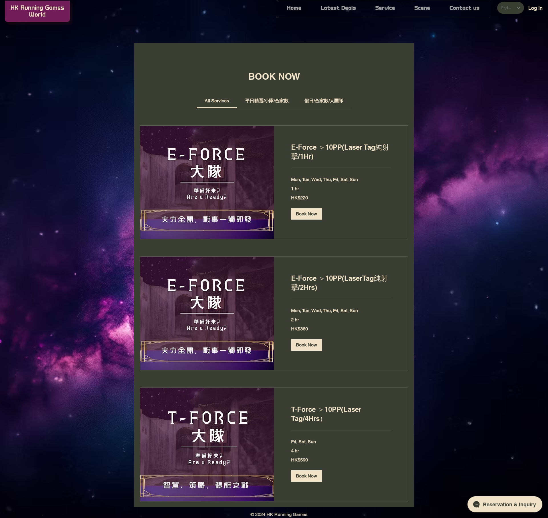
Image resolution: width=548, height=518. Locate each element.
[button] (385, 8)
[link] (217, 100)
